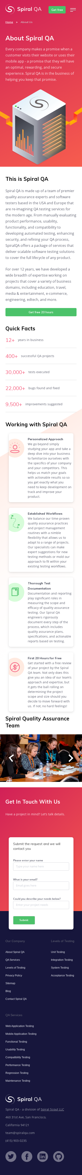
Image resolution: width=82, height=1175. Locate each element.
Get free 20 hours (41, 312)
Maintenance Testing (17, 1080)
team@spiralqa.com (20, 1133)
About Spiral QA (14, 952)
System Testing (60, 967)
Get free (57, 10)
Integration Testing (62, 959)
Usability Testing (15, 1049)
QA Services (12, 959)
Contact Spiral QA (16, 998)
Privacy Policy (13, 975)
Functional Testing (16, 1041)
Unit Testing (58, 952)
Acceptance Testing (62, 975)
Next (69, 758)
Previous (12, 758)
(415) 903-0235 (16, 1141)
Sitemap (10, 983)
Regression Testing (16, 1072)
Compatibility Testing (17, 1057)
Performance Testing (17, 1065)
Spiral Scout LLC (52, 1109)
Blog (8, 991)
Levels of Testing (15, 967)
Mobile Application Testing (21, 1033)
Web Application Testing (19, 1026)
